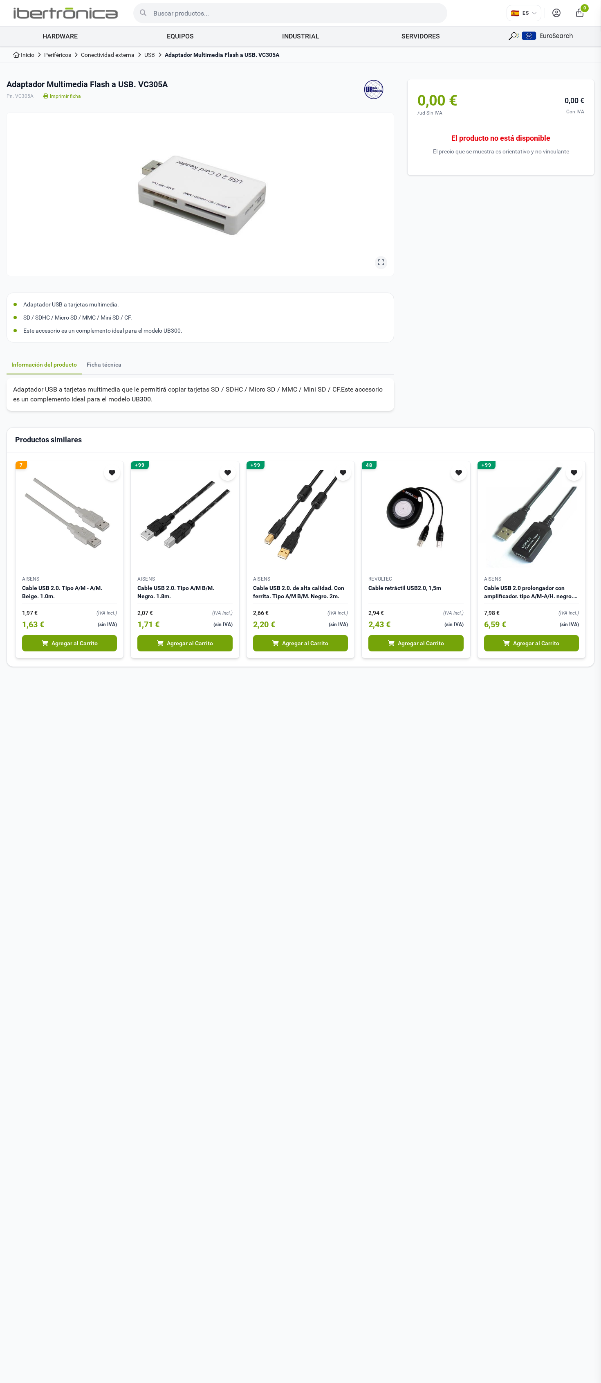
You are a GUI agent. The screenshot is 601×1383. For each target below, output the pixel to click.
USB (149, 55)
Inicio (27, 55)
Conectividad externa (108, 55)
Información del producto (44, 364)
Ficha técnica (104, 364)
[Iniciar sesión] (556, 13)
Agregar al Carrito (75, 643)
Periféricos (57, 55)
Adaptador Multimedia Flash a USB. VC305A (222, 55)
